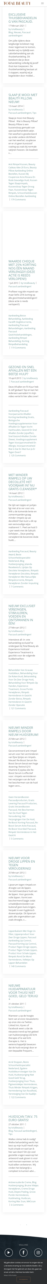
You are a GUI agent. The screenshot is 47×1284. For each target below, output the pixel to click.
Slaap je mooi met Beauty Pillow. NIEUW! (22, 98)
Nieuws (17, 32)
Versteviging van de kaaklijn (22, 1093)
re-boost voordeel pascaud (22, 828)
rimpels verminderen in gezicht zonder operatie (20, 702)
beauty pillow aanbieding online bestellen (22, 170)
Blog (10, 32)
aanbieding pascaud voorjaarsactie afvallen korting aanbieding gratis (21, 414)
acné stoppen (15, 1062)
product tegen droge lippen (22, 946)
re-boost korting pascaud (21, 822)
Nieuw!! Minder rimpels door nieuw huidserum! (23, 731)
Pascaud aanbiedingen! (19, 112)
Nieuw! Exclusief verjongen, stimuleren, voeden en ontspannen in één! (21, 614)
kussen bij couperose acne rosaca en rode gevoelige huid (21, 177)
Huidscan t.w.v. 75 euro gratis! (22, 1118)
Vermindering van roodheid (22, 1090)
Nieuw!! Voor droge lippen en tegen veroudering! (21, 863)
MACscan (31, 1201)
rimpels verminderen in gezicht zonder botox (20, 695)
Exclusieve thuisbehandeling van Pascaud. (22, 18)
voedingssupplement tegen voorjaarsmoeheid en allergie (22, 442)
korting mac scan (17, 1201)
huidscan (25, 1198)
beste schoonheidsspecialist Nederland (19, 557)
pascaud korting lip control (22, 943)
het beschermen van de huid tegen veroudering (21, 813)
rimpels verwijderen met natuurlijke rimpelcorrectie (23, 576)
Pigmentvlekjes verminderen (22, 1084)
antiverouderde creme (19, 1182)
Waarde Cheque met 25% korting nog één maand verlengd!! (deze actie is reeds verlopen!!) (22, 270)
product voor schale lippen (22, 953)
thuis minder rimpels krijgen (22, 1087)
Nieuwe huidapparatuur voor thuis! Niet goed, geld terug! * (23, 992)
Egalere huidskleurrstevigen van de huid (22, 1071)
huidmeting (14, 1198)
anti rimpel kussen (17, 164)
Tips (34, 112)
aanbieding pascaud (18, 551)
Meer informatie (10, 1275)
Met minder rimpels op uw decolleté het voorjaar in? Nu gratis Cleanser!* (22, 482)
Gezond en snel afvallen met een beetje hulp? (22, 370)
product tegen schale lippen (22, 950)
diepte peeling (21, 1191)
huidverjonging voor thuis (21, 1081)
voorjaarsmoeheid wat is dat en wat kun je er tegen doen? (21, 449)
